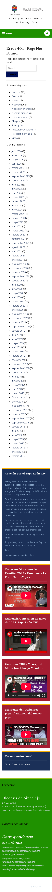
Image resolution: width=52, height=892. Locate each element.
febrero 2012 (18, 456)
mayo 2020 (18, 293)
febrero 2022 (18, 234)
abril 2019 (17, 347)
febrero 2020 (18, 305)
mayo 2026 (18, 159)
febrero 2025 (18, 201)
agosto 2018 (18, 372)
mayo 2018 (18, 385)
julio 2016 (17, 430)
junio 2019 (17, 339)
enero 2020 (18, 309)
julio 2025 (17, 184)
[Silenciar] (38, 695)
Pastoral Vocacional (22, 129)
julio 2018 (17, 376)
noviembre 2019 (20, 318)
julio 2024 (17, 205)
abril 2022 (17, 226)
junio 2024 (17, 209)
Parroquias (17, 125)
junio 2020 (17, 289)
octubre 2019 (19, 322)
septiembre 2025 (20, 176)
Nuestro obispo (20, 117)
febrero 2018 (18, 397)
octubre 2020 (19, 272)
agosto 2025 (18, 180)
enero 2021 (18, 259)
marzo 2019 (18, 351)
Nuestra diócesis (21, 113)
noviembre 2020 (20, 268)
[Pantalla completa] (43, 695)
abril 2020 (17, 297)
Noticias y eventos (22, 108)
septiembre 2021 (20, 243)
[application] (26, 686)
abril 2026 (17, 163)
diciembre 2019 (20, 314)
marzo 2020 (18, 301)
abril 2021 (17, 251)
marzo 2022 (18, 230)
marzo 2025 (18, 197)
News (15, 100)
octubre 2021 (19, 238)
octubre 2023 (19, 218)
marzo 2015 (18, 443)
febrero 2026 (18, 172)
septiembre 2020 (20, 276)
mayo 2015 (18, 439)
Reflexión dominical (22, 133)
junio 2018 (17, 380)
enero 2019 (18, 359)
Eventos (16, 92)
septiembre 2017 (20, 418)
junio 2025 (17, 188)
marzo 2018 (18, 393)
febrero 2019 (18, 355)
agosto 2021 (18, 247)
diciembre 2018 (20, 364)
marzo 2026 (18, 167)
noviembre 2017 (20, 410)
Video (15, 138)
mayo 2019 (18, 343)
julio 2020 (17, 284)
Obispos (16, 121)
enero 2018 (18, 401)
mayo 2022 (18, 222)
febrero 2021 (18, 255)
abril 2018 (17, 389)
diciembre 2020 (20, 264)
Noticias (16, 104)
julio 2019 (17, 334)
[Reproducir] (8, 695)
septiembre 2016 (20, 422)
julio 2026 (17, 151)
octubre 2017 (19, 414)
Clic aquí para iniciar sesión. (17, 764)
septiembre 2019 (20, 326)
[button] (7, 33)
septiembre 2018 (20, 368)
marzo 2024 (18, 213)
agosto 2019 (18, 330)
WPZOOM (36, 887)
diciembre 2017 (20, 405)
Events (15, 96)
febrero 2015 (18, 447)
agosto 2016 (18, 426)
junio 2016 (17, 435)
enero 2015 (18, 451)
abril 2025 (17, 193)
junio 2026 (17, 155)
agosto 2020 (18, 280)
